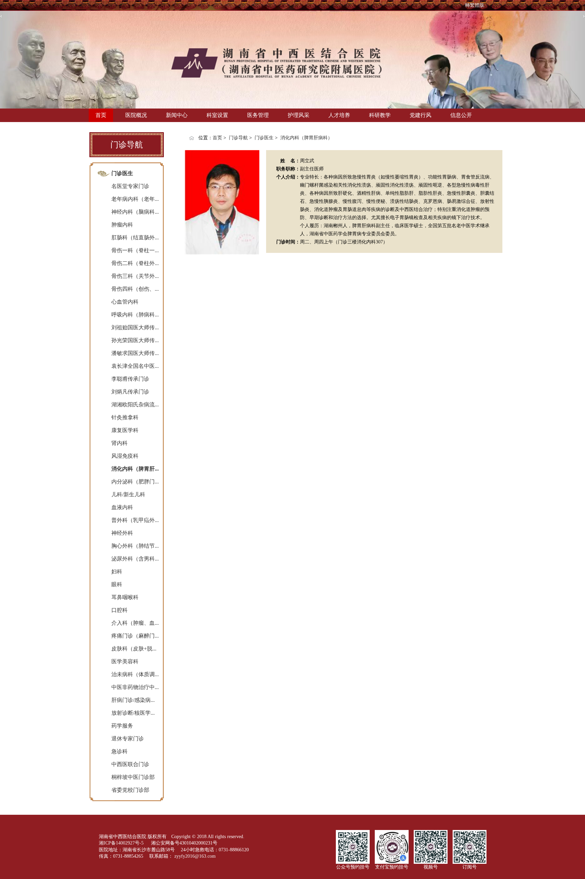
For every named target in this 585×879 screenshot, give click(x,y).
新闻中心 (177, 115)
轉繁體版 (474, 5)
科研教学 (380, 115)
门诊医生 (264, 137)
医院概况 (136, 115)
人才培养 (339, 115)
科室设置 (217, 115)
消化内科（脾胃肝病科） (306, 137)
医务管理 (258, 115)
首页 (100, 115)
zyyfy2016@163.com (195, 856)
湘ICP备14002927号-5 (122, 843)
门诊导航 (238, 137)
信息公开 (461, 115)
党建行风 (420, 115)
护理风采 (298, 115)
